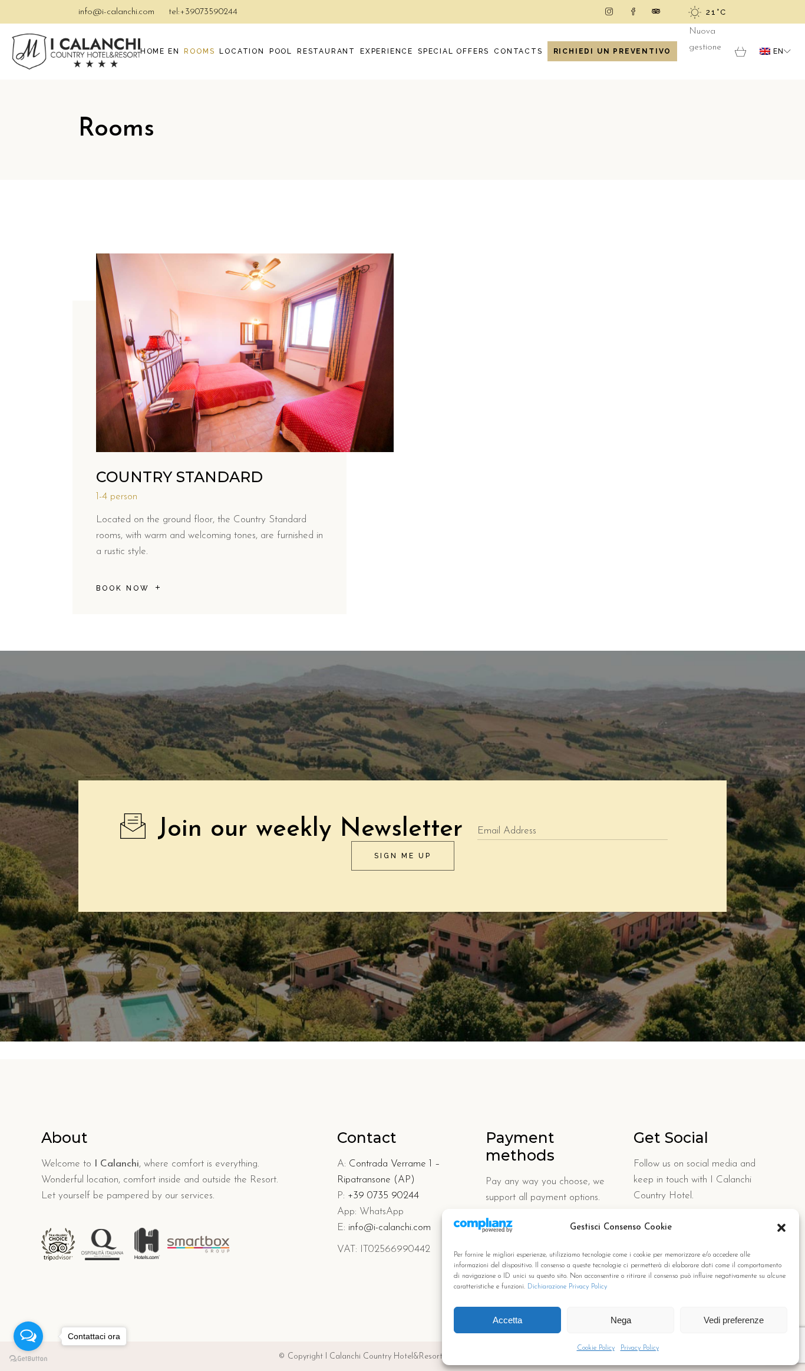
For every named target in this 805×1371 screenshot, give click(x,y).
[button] (781, 1228)
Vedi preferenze (734, 1320)
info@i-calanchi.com (116, 12)
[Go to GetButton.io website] (28, 1359)
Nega (621, 1320)
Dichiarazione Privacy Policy (567, 1286)
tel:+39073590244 (203, 12)
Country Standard (179, 477)
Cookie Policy (596, 1348)
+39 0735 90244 (383, 1196)
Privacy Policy (640, 1348)
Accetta (507, 1320)
